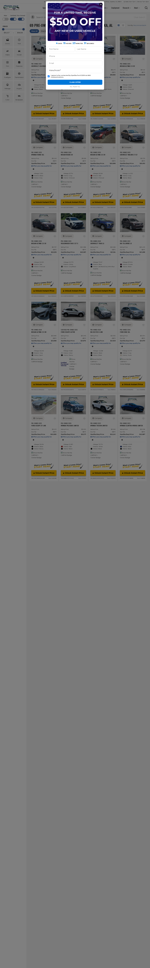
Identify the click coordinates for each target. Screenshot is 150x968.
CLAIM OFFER (75, 82)
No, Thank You (75, 87)
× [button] (101, 4)
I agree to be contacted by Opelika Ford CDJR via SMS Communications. (71, 76)
